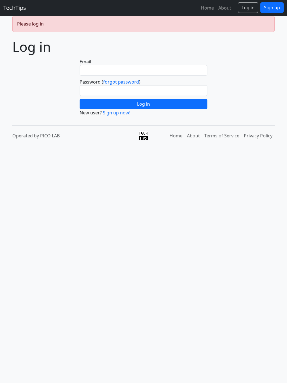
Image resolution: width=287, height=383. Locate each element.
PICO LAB (50, 136)
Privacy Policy (258, 136)
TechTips (14, 7)
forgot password (121, 82)
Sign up (272, 7)
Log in (248, 7)
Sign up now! (116, 113)
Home (207, 8)
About (224, 8)
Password (90, 82)
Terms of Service (221, 136)
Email (85, 62)
